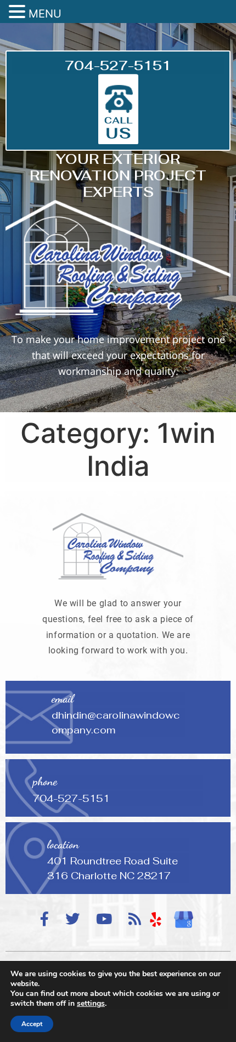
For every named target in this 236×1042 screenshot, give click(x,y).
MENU (45, 13)
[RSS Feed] (134, 919)
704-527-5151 (118, 65)
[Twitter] (72, 919)
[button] (19, 12)
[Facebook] (44, 919)
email (63, 698)
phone (45, 781)
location (63, 844)
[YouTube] (104, 919)
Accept (31, 1024)
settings (91, 1004)
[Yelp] (156, 920)
